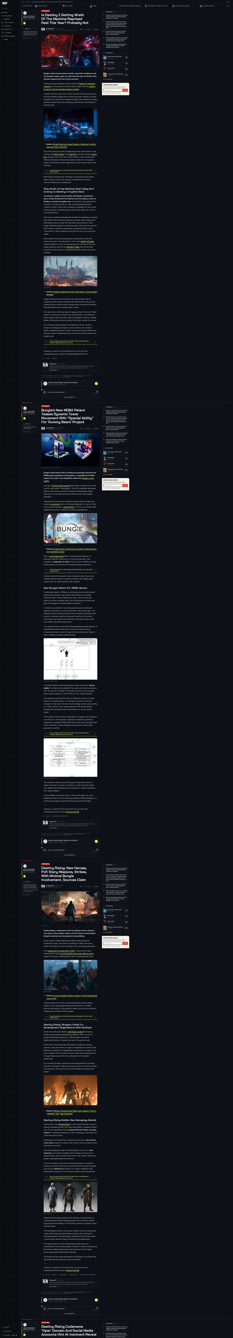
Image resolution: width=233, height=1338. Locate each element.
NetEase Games (73, 1274)
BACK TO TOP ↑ (26, 38)
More (10, 39)
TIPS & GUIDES (8, 22)
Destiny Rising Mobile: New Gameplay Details (31, 890)
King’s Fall (72, 154)
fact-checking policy (78, 375)
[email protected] (72, 812)
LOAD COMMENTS (70, 397)
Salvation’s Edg (73, 247)
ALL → (229, 5)
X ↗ (59, 370)
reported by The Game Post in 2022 (61, 951)
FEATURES (7, 26)
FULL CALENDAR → (108, 79)
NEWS (6, 12)
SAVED (6, 1327)
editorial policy (67, 375)
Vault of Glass (59, 154)
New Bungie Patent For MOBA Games (30, 427)
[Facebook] (16, 1335)
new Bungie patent (56, 556)
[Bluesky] (8, 1335)
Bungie (46, 73)
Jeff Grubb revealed (75, 1032)
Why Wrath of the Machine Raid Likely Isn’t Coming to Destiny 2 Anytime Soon (30, 33)
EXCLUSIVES (8, 16)
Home (23, 2)
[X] (3, 1335)
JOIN (125, 90)
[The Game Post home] (4, 3)
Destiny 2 (54, 358)
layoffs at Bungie (87, 241)
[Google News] (14, 1335)
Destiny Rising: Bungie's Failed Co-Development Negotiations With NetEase (30, 886)
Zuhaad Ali (51, 28)
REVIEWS (7, 19)
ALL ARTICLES (53, 370)
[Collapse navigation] (16, 3)
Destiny (87, 73)
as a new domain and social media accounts (77, 954)
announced (55, 504)
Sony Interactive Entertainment (60, 816)
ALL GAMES (7, 32)
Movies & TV (8, 29)
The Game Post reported (61, 486)
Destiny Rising (64, 1124)
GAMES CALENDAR (9, 36)
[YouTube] (5, 1335)
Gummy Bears (68, 507)
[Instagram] (11, 1335)
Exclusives (28, 2)
